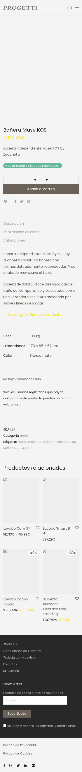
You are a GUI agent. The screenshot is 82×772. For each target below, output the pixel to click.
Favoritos (10, 664)
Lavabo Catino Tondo (15, 602)
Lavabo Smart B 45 (56, 531)
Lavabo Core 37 (16, 528)
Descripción (13, 223)
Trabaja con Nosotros (19, 657)
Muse (71, 442)
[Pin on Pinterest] (29, 202)
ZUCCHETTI (25, 448)
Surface (9, 448)
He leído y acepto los (41, 726)
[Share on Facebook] (15, 202)
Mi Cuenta (11, 671)
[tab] (41, 223)
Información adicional (21, 232)
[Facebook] (4, 765)
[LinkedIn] (26, 765)
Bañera (24, 442)
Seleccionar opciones (17, 534)
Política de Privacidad (19, 745)
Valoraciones (16, 240)
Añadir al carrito (41, 188)
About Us (10, 644)
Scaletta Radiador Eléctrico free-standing (55, 606)
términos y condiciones (58, 726)
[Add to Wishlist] (7, 202)
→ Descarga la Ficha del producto (32, 314)
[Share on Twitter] (21, 202)
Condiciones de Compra (22, 651)
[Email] (33, 765)
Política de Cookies (17, 753)
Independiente (54, 442)
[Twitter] (18, 765)
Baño (24, 435)
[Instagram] (10, 765)
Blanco (36, 442)
